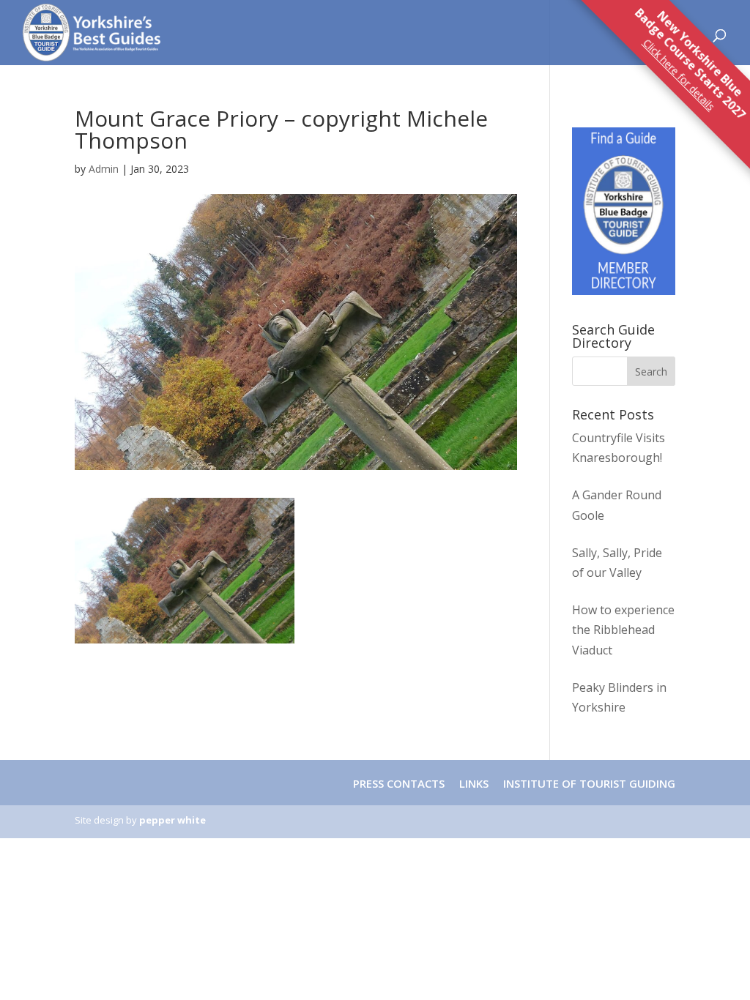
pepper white (172, 820)
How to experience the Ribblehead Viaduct (623, 629)
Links (474, 783)
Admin (104, 169)
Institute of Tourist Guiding (587, 783)
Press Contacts (399, 783)
